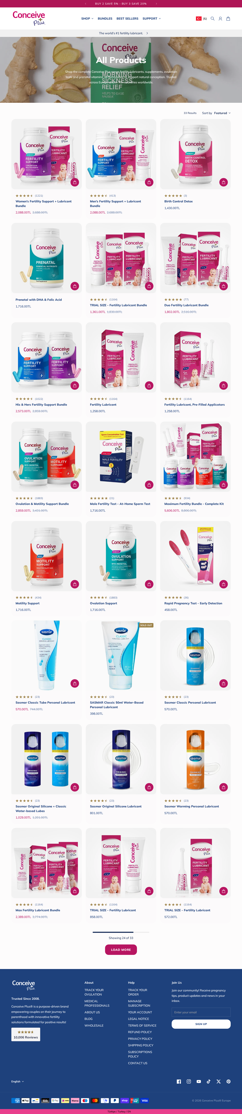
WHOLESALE (94, 1025)
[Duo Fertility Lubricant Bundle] (195, 258)
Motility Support (28, 603)
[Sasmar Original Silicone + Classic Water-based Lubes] (46, 759)
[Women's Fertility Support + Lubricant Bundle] (46, 154)
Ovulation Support (103, 603)
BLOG (88, 1019)
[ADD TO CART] (75, 182)
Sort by (207, 113)
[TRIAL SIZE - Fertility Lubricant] (121, 863)
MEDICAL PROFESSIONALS (97, 1003)
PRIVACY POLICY (140, 1039)
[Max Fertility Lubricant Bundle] (46, 863)
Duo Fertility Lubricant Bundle (186, 305)
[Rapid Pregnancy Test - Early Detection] (195, 556)
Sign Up (201, 1024)
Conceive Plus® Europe (216, 1100)
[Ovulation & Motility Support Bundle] (46, 457)
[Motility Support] (46, 556)
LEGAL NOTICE (138, 1019)
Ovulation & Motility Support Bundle (42, 504)
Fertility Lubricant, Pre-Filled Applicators (194, 404)
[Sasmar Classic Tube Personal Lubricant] (46, 655)
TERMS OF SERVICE (142, 1025)
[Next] (156, 3)
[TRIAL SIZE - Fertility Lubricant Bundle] (121, 258)
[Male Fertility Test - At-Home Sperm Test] (121, 457)
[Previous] (85, 3)
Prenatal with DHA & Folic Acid (39, 299)
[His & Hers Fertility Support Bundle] (46, 357)
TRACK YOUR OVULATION (94, 992)
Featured (220, 113)
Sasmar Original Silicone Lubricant (116, 806)
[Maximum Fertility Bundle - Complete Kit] (195, 457)
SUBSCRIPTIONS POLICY (140, 1054)
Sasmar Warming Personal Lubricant (191, 806)
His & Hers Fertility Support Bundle (41, 404)
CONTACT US (137, 1063)
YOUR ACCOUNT (140, 1012)
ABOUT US (92, 1012)
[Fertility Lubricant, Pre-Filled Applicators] (195, 357)
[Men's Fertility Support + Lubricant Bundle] (121, 154)
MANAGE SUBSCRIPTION (139, 1003)
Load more (121, 950)
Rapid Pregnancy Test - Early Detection (193, 603)
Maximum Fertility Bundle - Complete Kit (194, 504)
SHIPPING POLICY (140, 1045)
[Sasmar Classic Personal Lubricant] (195, 655)
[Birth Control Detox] (195, 154)
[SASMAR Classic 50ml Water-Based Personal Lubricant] (121, 655)
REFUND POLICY (140, 1032)
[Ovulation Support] (121, 556)
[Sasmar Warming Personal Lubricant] (195, 759)
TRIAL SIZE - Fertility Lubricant (113, 910)
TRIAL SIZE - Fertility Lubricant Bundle (118, 305)
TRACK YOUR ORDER (137, 992)
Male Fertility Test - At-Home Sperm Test (120, 504)
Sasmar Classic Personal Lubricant (190, 702)
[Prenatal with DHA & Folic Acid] (46, 258)
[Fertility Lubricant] (121, 357)
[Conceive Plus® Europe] (29, 18)
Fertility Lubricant (103, 404)
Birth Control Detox (178, 201)
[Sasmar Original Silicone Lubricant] (121, 759)
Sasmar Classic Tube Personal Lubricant (45, 702)
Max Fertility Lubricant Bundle (38, 910)
